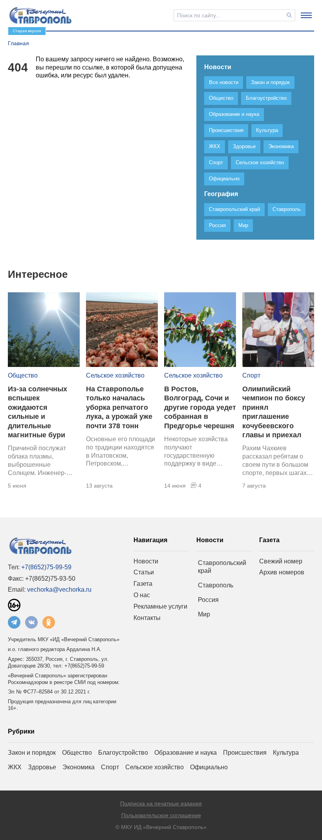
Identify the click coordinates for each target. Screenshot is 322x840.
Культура (286, 752)
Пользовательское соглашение (161, 815)
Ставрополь (215, 585)
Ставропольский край (222, 566)
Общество (23, 375)
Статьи (144, 572)
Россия (208, 599)
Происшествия (245, 752)
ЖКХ (15, 767)
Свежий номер (280, 561)
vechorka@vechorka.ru (59, 589)
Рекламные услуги (160, 606)
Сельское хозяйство (115, 375)
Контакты (147, 617)
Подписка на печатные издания (161, 803)
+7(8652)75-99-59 (46, 567)
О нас (142, 595)
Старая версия (27, 31)
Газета (143, 583)
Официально (209, 767)
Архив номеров (281, 572)
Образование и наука (185, 752)
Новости (146, 561)
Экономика (78, 767)
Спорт (251, 375)
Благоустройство (123, 752)
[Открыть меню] (306, 15)
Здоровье (42, 767)
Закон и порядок (32, 752)
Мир (204, 614)
